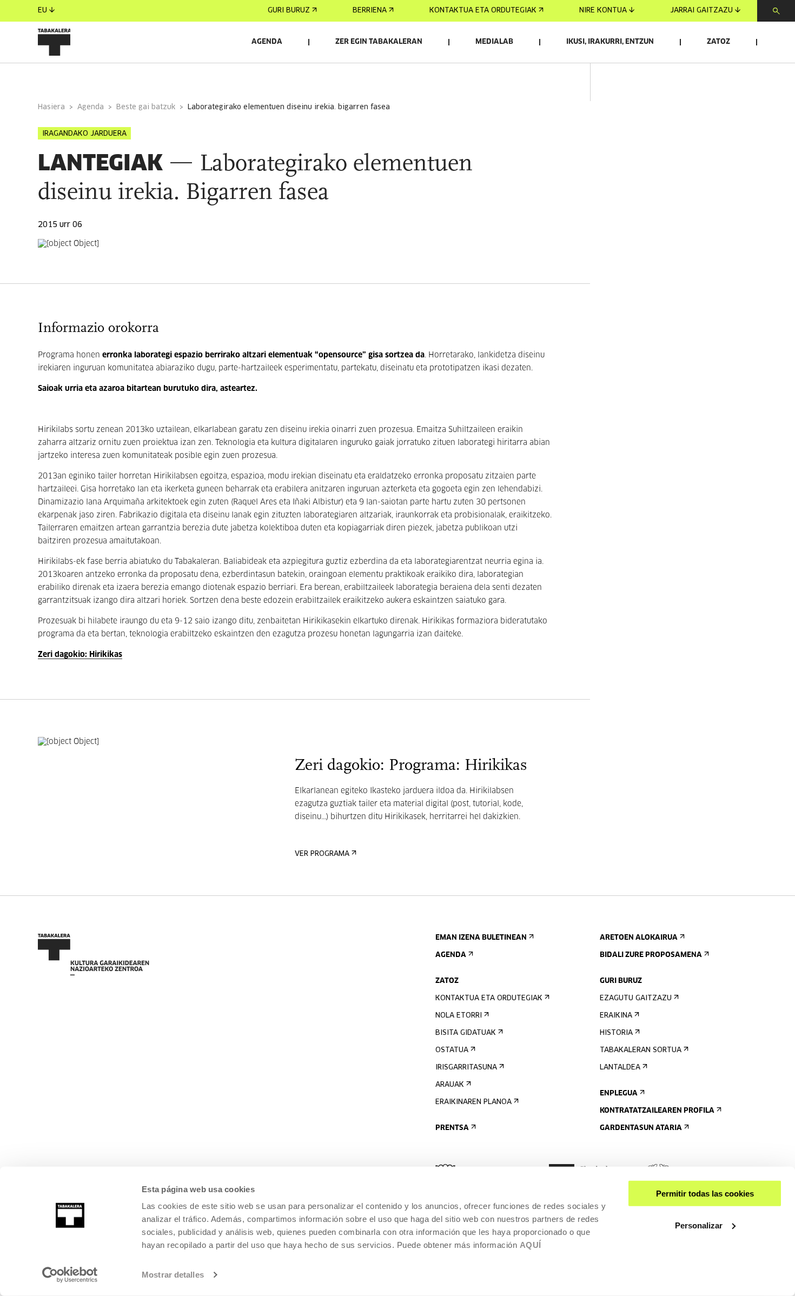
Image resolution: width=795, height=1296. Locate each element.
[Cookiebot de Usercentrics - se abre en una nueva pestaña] (70, 1275)
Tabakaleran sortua (640, 1050)
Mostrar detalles (173, 1274)
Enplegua (619, 1093)
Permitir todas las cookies (705, 1193)
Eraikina (616, 1015)
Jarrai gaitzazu (701, 10)
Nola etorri (458, 1015)
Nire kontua (603, 10)
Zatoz (718, 41)
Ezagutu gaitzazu (636, 998)
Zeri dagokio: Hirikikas (80, 655)
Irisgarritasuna (466, 1067)
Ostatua (451, 1050)
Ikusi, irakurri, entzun (610, 41)
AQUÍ (530, 1245)
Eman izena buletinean (481, 937)
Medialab (494, 41)
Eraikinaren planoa (473, 1102)
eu (42, 10)
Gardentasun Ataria (641, 1128)
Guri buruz (289, 10)
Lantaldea (620, 1067)
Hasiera (51, 107)
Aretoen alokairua (639, 937)
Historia (616, 1032)
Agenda (266, 41)
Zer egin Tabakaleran (378, 41)
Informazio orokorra (82, 77)
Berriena (370, 10)
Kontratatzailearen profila (657, 1110)
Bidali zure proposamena (651, 955)
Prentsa (452, 1128)
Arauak (449, 1084)
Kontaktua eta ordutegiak (482, 10)
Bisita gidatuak (465, 1032)
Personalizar (699, 1224)
